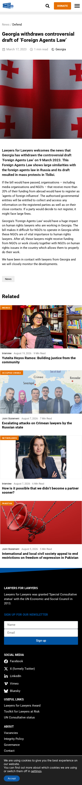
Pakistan (7, 503)
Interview (7, 353)
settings (36, 771)
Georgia (61, 49)
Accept (12, 778)
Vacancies (11, 733)
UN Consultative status (19, 717)
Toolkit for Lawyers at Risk (22, 711)
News (8, 279)
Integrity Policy (14, 739)
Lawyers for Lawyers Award (22, 705)
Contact (9, 751)
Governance (12, 745)
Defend (17, 24)
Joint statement (10, 418)
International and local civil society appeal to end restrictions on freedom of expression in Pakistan (40, 556)
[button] (47, 6)
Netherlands (9, 438)
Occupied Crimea (11, 373)
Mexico (6, 308)
